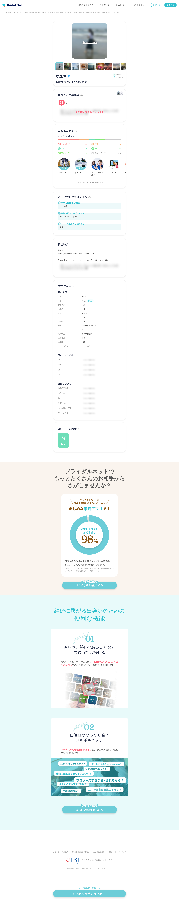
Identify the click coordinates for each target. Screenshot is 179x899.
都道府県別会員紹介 (58, 12)
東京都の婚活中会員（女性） (92, 12)
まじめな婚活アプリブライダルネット (14, 12)
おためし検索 (46, 12)
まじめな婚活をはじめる (89, 585)
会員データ (105, 5)
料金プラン (139, 5)
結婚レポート (122, 5)
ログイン (157, 5)
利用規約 (65, 852)
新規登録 (170, 5)
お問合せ (111, 852)
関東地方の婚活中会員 (74, 12)
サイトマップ (121, 852)
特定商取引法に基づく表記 (80, 852)
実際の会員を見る (85, 5)
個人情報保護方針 (98, 852)
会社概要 (56, 852)
